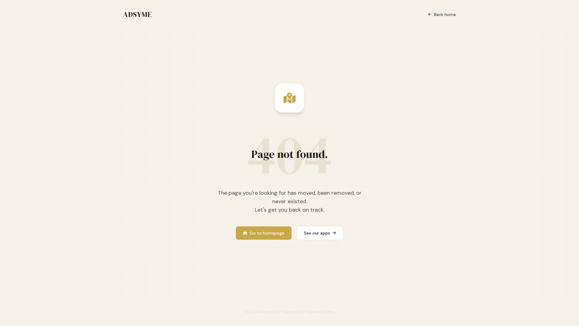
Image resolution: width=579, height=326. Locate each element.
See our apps (317, 233)
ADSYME (137, 14)
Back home (445, 14)
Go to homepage (267, 233)
